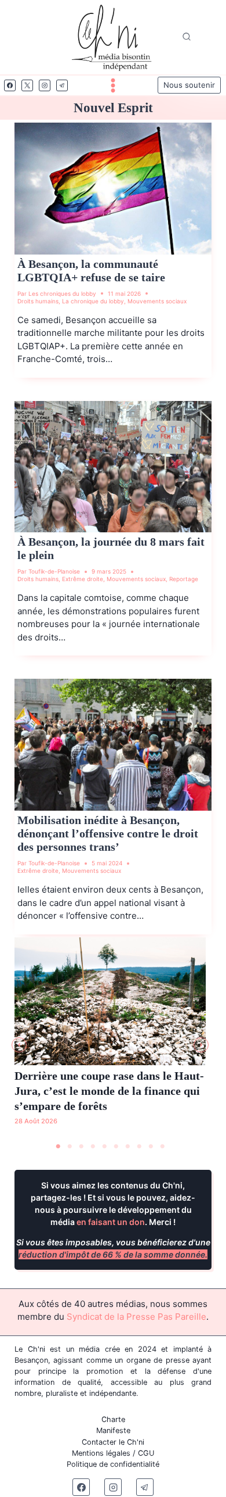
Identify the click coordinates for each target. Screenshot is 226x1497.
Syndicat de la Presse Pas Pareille (136, 1316)
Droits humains (38, 301)
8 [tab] (139, 1146)
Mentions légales (101, 1453)
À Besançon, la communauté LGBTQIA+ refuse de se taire (91, 270)
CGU (146, 1453)
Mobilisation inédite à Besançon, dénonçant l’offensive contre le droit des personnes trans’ (107, 833)
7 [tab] (127, 1146)
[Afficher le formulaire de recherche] (186, 37)
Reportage (183, 578)
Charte (113, 1419)
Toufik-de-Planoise (54, 571)
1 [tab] (58, 1146)
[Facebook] (10, 85)
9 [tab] (150, 1146)
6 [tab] (116, 1146)
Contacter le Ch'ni (113, 1442)
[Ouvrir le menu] (113, 85)
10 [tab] (162, 1146)
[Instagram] (44, 85)
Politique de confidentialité (113, 1464)
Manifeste (113, 1430)
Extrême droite (82, 578)
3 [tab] (81, 1146)
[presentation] (113, 189)
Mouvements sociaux (157, 301)
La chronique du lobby (93, 301)
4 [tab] (93, 1146)
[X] (27, 85)
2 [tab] (69, 1146)
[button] (19, 1044)
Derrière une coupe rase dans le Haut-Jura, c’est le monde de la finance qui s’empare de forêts (109, 1090)
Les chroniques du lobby (62, 293)
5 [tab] (104, 1146)
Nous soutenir (189, 84)
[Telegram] (62, 85)
